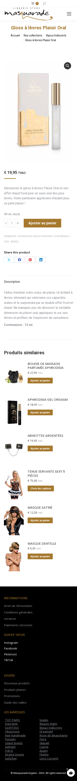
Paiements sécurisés (18, 625)
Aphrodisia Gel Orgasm (48, 400)
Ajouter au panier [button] (40, 380)
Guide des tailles (15, 702)
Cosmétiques (61, 236)
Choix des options (40, 488)
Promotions (12, 696)
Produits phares (15, 690)
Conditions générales (18, 612)
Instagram (11, 643)
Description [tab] (12, 282)
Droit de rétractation (18, 606)
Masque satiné (40, 508)
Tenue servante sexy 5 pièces (46, 474)
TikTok (8, 660)
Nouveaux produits (17, 683)
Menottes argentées (45, 436)
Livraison (10, 619)
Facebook (10, 648)
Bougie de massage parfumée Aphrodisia (46, 366)
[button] (67, 65)
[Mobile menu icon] (69, 14)
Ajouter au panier (42, 223)
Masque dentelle (42, 544)
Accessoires (25, 236)
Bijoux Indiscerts (43, 236)
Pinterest (10, 654)
